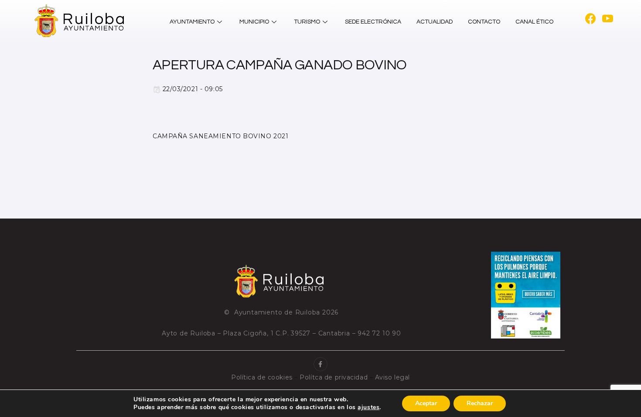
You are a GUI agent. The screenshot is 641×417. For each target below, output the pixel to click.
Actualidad (434, 22)
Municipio (254, 22)
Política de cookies (262, 377)
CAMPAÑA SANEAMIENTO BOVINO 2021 (220, 136)
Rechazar (480, 403)
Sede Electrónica (373, 22)
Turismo (307, 22)
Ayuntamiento (192, 22)
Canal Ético (534, 22)
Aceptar (426, 403)
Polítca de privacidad (334, 377)
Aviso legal (392, 377)
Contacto (484, 22)
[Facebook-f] (320, 364)
